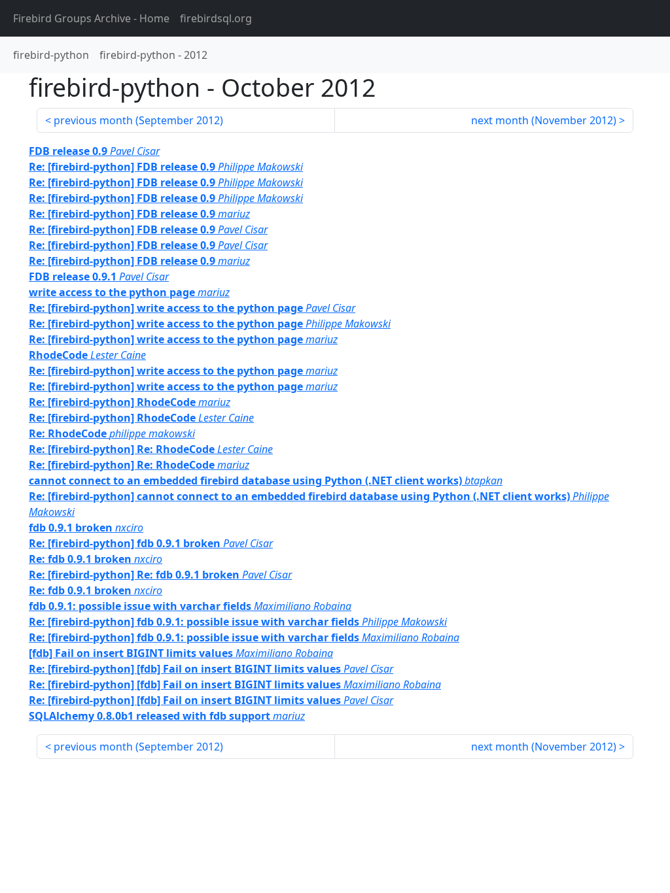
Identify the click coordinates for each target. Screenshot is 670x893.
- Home (91, 18)
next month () (543, 120)
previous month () (138, 120)
